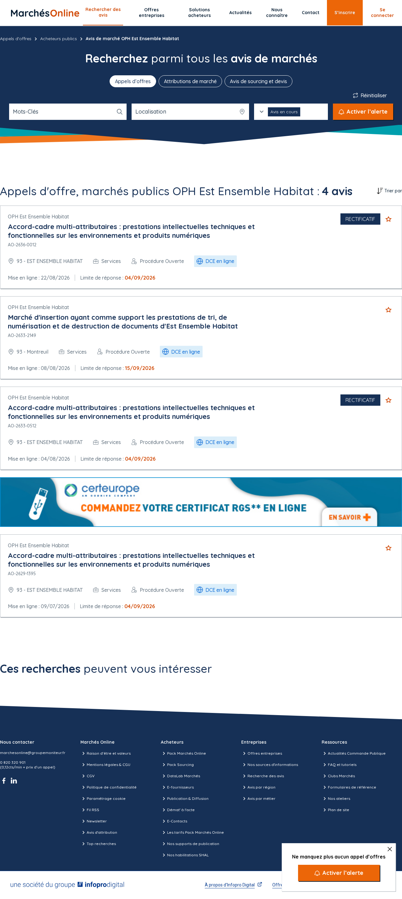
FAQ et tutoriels (342, 764)
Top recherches (101, 843)
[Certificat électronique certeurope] (201, 502)
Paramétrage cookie (106, 798)
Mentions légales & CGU (108, 764)
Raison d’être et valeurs (109, 753)
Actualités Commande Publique (357, 753)
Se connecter (382, 12)
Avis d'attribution (102, 832)
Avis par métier (261, 798)
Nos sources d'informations (272, 764)
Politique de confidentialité (112, 787)
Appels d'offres (15, 38)
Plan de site (338, 809)
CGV (91, 775)
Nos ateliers (339, 798)
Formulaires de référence (352, 787)
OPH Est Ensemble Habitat (38, 216)
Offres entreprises (151, 12)
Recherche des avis (265, 775)
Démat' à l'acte (181, 809)
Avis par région (261, 787)
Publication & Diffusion (188, 798)
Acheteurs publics (58, 38)
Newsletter (97, 821)
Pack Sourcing (180, 764)
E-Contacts (177, 821)
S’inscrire (344, 12)
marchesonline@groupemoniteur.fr (32, 752)
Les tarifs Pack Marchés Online (195, 832)
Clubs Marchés (341, 775)
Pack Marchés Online (186, 753)
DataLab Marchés (183, 775)
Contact (310, 12)
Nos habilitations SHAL (188, 855)
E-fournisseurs (180, 787)
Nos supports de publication (193, 843)
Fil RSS (93, 809)
